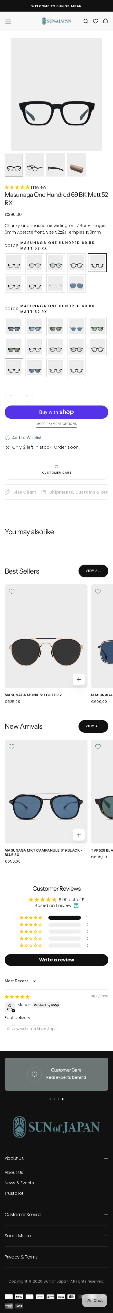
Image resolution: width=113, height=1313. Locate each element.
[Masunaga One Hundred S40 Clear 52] (76, 326)
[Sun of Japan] (56, 1127)
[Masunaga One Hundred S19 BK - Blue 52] (13, 326)
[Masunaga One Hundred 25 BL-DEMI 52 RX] (34, 262)
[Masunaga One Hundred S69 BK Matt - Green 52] (13, 346)
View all (93, 571)
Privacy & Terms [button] (21, 1257)
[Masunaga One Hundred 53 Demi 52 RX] (76, 262)
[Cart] (105, 21)
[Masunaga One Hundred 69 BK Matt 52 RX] (97, 262)
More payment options (57, 424)
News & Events (19, 1183)
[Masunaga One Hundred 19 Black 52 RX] (13, 262)
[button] (8, 21)
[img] (17, 997)
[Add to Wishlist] (12, 591)
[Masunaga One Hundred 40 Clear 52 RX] (55, 283)
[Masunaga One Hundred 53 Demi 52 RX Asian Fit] (34, 283)
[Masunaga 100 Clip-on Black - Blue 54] (76, 283)
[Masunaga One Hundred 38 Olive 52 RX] (55, 262)
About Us (14, 1172)
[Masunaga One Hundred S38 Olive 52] (55, 326)
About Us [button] (14, 1158)
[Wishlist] (95, 21)
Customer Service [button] (23, 1214)
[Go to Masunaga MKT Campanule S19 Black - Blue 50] (46, 791)
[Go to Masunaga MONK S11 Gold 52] (46, 636)
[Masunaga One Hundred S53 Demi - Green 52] (97, 326)
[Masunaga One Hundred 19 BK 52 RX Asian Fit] (13, 283)
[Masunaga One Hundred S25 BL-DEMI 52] (34, 326)
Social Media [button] (18, 1235)
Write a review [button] (56, 959)
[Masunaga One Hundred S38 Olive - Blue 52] (34, 367)
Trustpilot (14, 1193)
